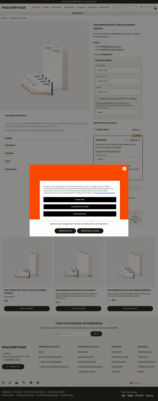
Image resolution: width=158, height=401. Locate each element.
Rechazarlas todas (80, 214)
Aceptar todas (79, 199)
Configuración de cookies (80, 206)
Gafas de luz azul (90, 231)
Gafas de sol (65, 231)
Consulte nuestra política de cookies (104, 193)
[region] (80, 200)
